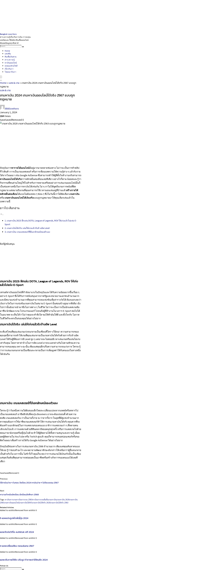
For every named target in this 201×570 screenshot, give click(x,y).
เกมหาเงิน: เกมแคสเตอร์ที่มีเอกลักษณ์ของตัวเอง (28, 231)
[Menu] (1, 77)
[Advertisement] (70, 16)
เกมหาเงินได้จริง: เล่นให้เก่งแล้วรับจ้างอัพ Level (28, 227)
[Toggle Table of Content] (1, 214)
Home (7, 50)
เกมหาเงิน (53, 499)
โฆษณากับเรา (10, 71)
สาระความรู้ (10, 59)
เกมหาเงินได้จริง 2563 (59, 502)
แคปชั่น (8, 53)
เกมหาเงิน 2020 (63, 499)
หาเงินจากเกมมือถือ (40, 499)
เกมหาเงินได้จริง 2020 (41, 502)
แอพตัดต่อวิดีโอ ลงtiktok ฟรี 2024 (17, 532)
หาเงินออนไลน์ (11, 62)
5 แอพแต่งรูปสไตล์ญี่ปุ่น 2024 (14, 518)
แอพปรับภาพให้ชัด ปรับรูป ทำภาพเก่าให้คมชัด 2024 (24, 559)
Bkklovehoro (12, 108)
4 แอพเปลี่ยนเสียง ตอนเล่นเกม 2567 (17, 546)
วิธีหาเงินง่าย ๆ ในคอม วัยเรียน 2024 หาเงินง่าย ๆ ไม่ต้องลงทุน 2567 (29, 482)
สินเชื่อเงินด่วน (10, 56)
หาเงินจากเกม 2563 (24, 499)
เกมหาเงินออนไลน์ (11, 502)
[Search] (23, 46)
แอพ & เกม (14, 82)
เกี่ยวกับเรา (9, 68)
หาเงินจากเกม (10, 499)
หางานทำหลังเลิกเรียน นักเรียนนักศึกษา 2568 (19, 494)
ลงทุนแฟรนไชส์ (11, 65)
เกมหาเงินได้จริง (26, 502)
